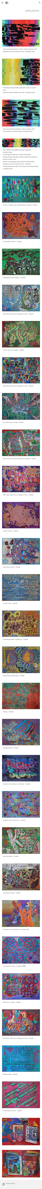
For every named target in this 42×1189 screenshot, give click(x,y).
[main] (21, 10)
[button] (2, 2)
